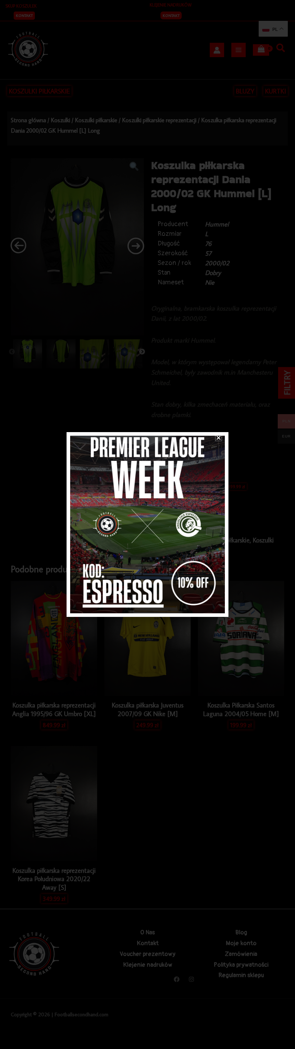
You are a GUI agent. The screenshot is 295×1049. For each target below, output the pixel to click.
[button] (218, 437)
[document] (147, 524)
